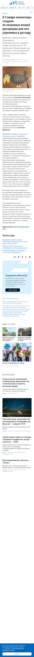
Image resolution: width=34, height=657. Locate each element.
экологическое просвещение (14, 303)
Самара (7, 298)
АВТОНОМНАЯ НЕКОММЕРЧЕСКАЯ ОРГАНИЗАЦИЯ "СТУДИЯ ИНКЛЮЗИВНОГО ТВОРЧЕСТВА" (13, 314)
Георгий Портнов (14, 59)
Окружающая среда (22, 61)
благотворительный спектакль (13, 301)
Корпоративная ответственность (22, 431)
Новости (4, 13)
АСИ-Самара (5, 59)
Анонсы (4, 469)
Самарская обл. (14, 298)
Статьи (4, 431)
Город (15, 393)
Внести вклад (13, 290)
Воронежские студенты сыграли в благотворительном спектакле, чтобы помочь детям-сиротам (14, 241)
